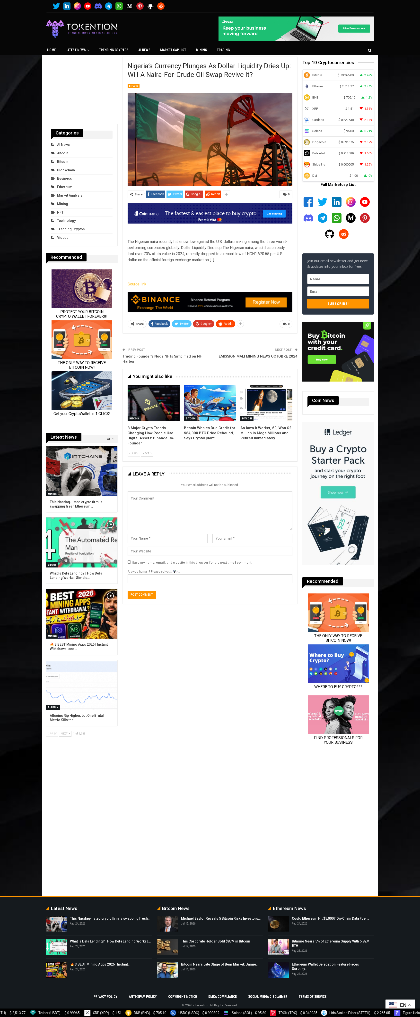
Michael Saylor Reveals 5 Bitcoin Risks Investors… (221, 918)
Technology (66, 221)
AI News (144, 50)
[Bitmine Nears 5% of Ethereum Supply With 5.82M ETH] (278, 947)
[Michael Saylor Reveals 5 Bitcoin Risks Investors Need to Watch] (167, 924)
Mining (201, 50)
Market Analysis (69, 195)
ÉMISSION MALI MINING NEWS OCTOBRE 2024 (258, 356)
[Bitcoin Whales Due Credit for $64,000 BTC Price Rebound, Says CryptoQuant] (210, 403)
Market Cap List (173, 50)
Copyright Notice (182, 997)
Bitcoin (133, 85)
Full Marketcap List (338, 184)
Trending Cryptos (114, 50)
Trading (223, 50)
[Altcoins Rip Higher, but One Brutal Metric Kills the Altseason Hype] (81, 685)
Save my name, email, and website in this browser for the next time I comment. (192, 562)
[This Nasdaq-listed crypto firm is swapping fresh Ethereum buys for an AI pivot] (81, 471)
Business (64, 178)
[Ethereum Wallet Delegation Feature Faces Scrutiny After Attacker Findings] (278, 970)
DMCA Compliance (222, 997)
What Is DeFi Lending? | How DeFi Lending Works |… (110, 941)
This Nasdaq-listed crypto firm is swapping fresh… (110, 918)
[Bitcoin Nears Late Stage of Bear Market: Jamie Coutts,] (167, 970)
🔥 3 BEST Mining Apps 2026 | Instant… (100, 964)
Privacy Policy (105, 997)
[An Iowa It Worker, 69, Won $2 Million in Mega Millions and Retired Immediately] (266, 403)
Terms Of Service (312, 997)
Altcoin (62, 153)
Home (51, 50)
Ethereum (64, 187)
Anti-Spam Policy (143, 997)
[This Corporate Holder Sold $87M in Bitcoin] (167, 947)
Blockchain (66, 170)
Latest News (76, 50)
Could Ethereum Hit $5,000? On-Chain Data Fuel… (330, 918)
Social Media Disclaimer (267, 997)
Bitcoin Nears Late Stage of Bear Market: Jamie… (219, 964)
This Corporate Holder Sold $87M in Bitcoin (215, 941)
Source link (137, 284)
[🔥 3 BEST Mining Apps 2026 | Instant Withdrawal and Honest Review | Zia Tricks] (81, 614)
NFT (60, 212)
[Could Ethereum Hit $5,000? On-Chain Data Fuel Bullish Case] (278, 924)
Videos (63, 238)
